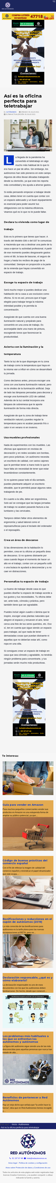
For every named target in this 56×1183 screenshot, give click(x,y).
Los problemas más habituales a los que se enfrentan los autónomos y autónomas (26, 1039)
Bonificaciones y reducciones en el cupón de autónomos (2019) (27, 920)
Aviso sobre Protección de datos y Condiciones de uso (28, 1168)
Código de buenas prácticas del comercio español (25, 862)
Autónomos (11, 112)
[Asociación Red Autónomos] (8, 6)
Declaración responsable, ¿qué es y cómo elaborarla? (27, 979)
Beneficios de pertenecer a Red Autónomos (25, 1099)
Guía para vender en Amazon (23, 804)
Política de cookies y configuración (33, 1163)
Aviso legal (12, 1163)
